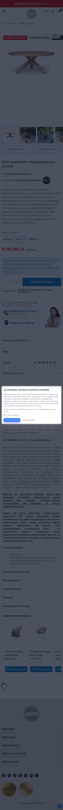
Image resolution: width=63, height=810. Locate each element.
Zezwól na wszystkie (12, 420)
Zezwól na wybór (29, 420)
